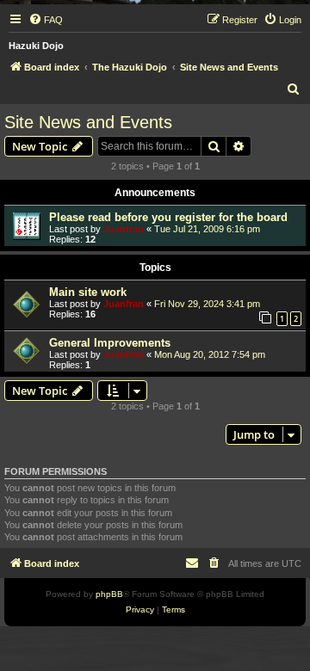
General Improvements (109, 342)
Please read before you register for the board (168, 217)
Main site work (88, 292)
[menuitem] (45, 19)
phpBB (109, 594)
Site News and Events (88, 122)
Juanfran (123, 229)
